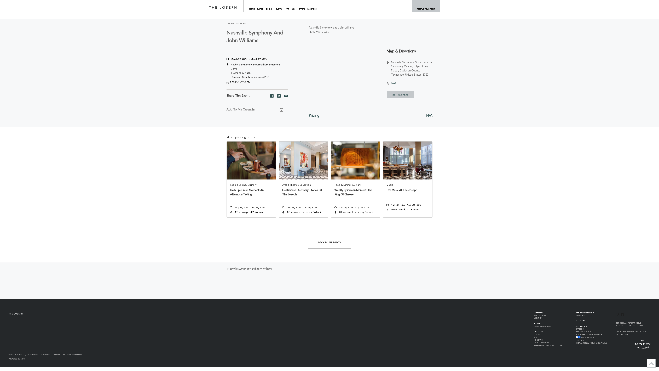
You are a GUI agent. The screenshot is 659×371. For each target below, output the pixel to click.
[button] (400, 94)
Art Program (540, 315)
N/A (393, 83)
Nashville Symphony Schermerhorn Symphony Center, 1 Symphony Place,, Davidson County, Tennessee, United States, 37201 (411, 68)
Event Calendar (541, 343)
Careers (579, 329)
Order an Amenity (542, 326)
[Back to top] (651, 363)
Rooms (537, 323)
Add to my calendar (241, 109)
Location (538, 318)
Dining (537, 334)
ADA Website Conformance (589, 334)
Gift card (580, 321)
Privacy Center (583, 332)
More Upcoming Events (241, 137)
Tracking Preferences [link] (591, 343)
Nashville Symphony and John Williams (255, 36)
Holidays (538, 340)
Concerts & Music (236, 24)
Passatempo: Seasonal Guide (548, 345)
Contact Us (581, 326)
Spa (535, 337)
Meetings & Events (585, 312)
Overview (538, 312)
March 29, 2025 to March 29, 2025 (249, 59)
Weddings (580, 315)
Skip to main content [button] (15, 2)
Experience (539, 332)
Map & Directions (401, 51)
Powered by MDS (17, 359)
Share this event (238, 95)
